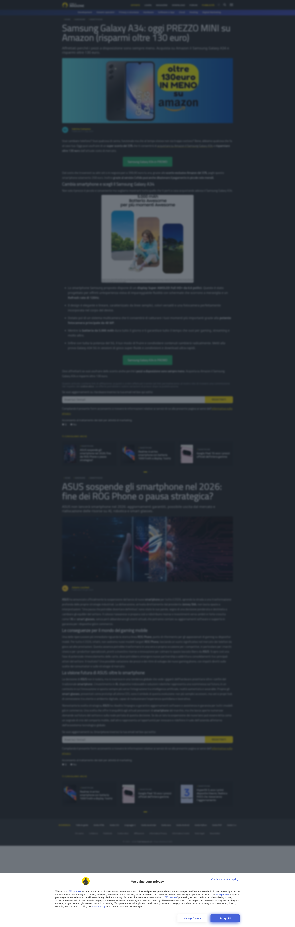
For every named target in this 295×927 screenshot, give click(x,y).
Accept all (225, 918)
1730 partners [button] (74, 891)
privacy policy (98, 906)
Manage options (192, 918)
